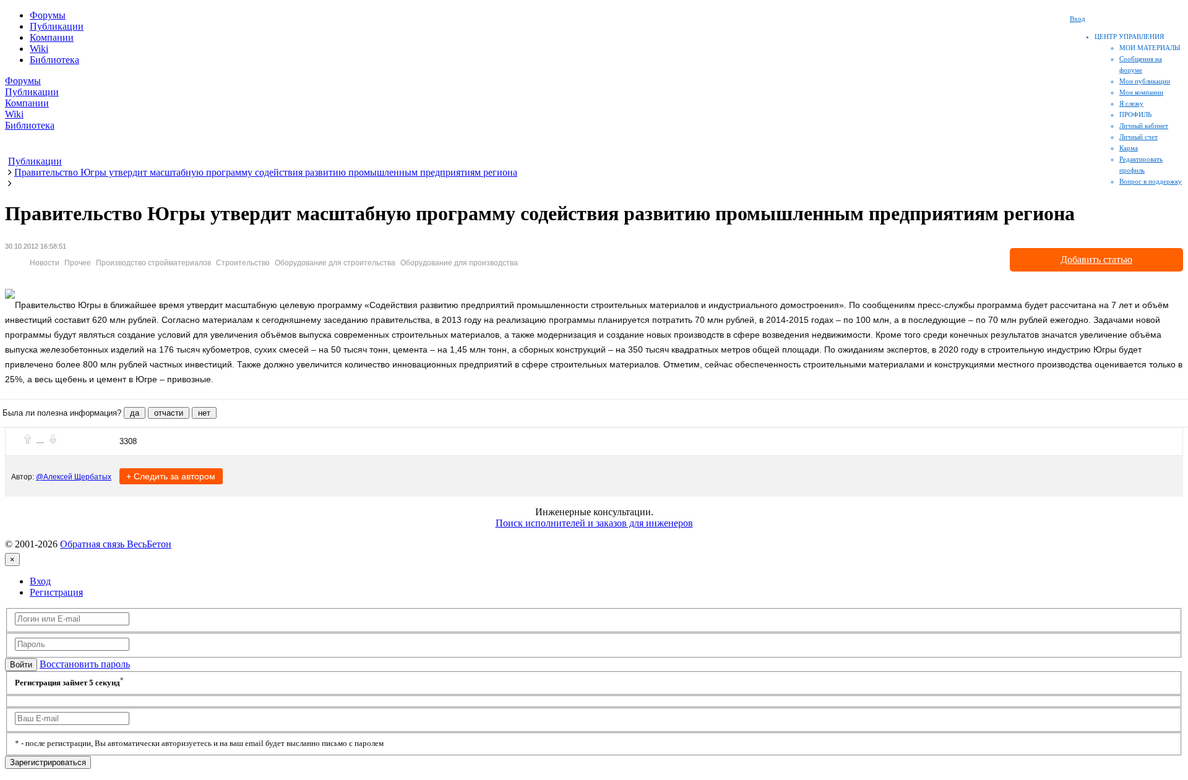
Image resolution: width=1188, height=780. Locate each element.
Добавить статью (1096, 259)
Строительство (243, 263)
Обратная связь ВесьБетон (115, 544)
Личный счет (1138, 136)
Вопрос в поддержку (1150, 181)
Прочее (77, 263)
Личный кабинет (1143, 125)
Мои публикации (1144, 81)
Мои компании (1141, 92)
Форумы (48, 15)
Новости (44, 263)
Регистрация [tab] (56, 592)
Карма (1128, 148)
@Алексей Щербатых (73, 477)
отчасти (168, 413)
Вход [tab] (40, 581)
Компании (52, 37)
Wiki (39, 48)
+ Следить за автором (170, 476)
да (134, 413)
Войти (21, 664)
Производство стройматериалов (153, 263)
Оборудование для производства (459, 263)
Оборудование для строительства (335, 263)
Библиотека (54, 59)
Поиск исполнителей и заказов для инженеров (594, 523)
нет (204, 413)
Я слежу (1131, 103)
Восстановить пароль (85, 664)
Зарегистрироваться (48, 762)
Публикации (57, 26)
